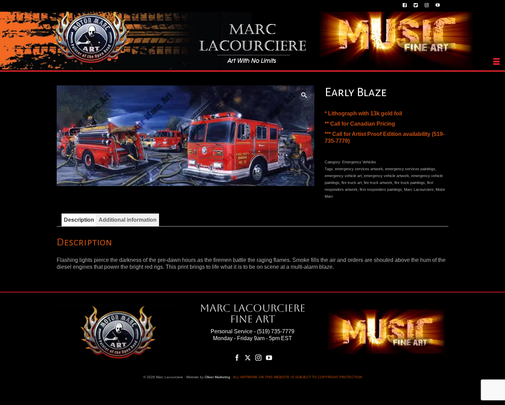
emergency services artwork (359, 169)
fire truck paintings (409, 183)
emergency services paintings (410, 169)
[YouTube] (269, 357)
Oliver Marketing (217, 377)
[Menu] (496, 61)
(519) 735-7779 (275, 331)
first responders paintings (381, 189)
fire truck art (351, 183)
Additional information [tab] (128, 220)
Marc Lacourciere (419, 189)
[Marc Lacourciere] (252, 43)
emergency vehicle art (343, 176)
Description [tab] (79, 220)
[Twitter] (247, 357)
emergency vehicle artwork (386, 176)
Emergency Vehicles (359, 162)
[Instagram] (258, 357)
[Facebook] (237, 357)
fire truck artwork (378, 183)
